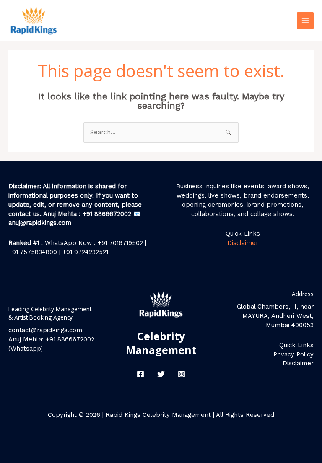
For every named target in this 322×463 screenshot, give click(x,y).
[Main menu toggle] (305, 20)
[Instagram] (181, 374)
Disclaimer (242, 243)
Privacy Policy (293, 354)
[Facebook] (140, 374)
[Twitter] (161, 374)
